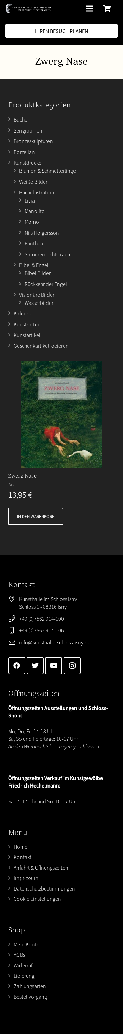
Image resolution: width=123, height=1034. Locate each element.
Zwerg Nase (22, 475)
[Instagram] (72, 665)
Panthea (34, 243)
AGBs (19, 954)
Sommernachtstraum (48, 254)
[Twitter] (35, 665)
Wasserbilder (39, 302)
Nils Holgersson (42, 232)
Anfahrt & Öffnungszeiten (41, 867)
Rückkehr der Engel (46, 283)
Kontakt (22, 856)
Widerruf (23, 965)
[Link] (28, 8)
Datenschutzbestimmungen (44, 888)
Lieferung (24, 975)
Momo (32, 221)
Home (20, 846)
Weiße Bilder (33, 181)
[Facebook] (16, 665)
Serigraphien (28, 130)
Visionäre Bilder (36, 294)
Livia (30, 200)
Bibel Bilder (38, 272)
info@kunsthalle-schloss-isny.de (55, 642)
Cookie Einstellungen (37, 898)
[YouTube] (53, 665)
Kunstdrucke (27, 162)
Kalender (24, 313)
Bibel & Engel (34, 265)
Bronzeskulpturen (33, 141)
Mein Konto (27, 944)
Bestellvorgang (30, 996)
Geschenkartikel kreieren (41, 345)
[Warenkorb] (107, 8)
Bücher (21, 119)
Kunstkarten (27, 324)
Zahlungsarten (30, 986)
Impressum (26, 877)
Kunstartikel (27, 335)
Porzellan (24, 152)
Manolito (35, 211)
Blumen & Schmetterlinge (47, 170)
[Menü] (89, 8)
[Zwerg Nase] (61, 414)
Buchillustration (36, 192)
